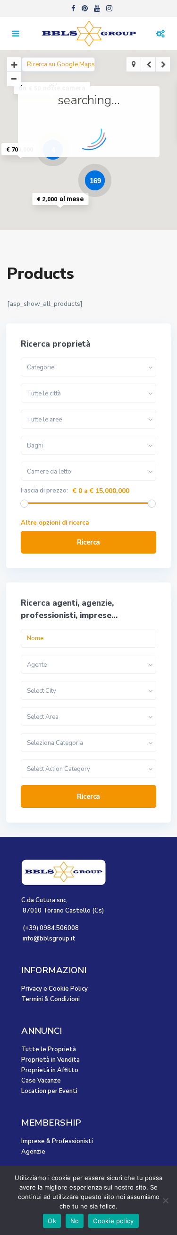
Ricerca (88, 542)
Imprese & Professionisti (57, 1141)
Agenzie (33, 1151)
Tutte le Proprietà (48, 1049)
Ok (52, 1221)
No (74, 1221)
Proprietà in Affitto (49, 1070)
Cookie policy (113, 1221)
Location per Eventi (49, 1091)
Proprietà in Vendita (50, 1060)
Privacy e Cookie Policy (54, 988)
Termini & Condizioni (50, 999)
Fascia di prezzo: (44, 491)
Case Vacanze (41, 1080)
